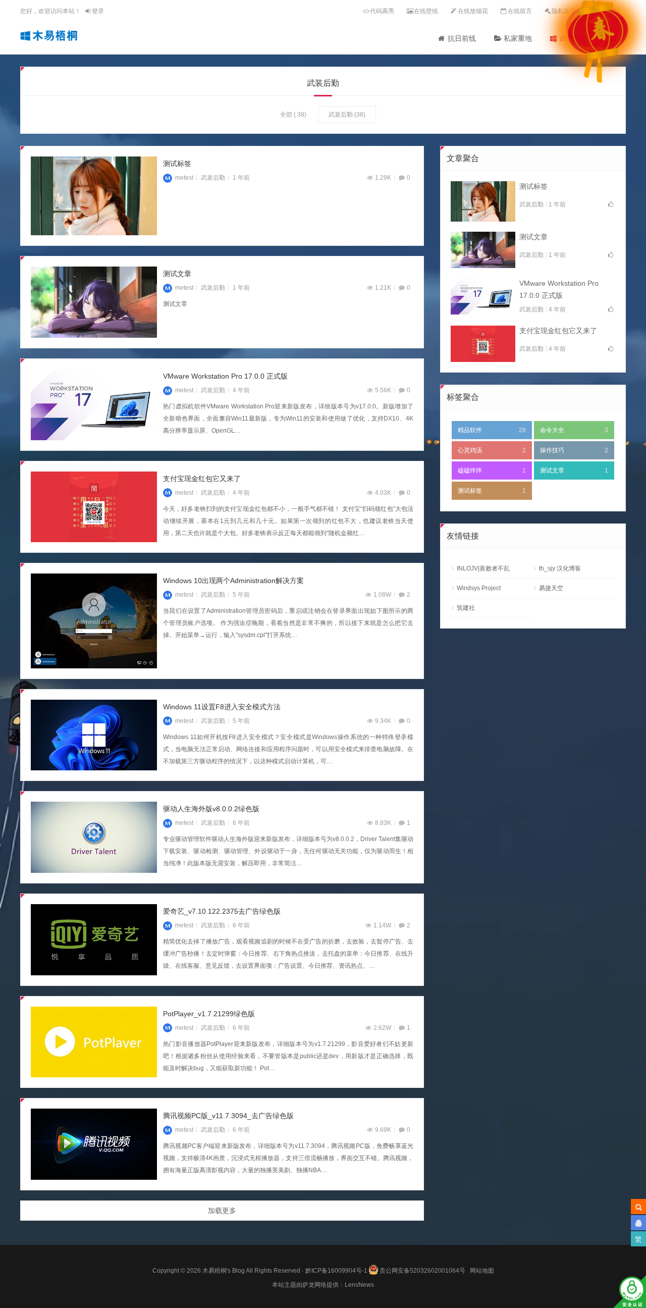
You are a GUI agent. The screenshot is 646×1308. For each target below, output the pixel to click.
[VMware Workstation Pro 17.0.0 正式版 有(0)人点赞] (483, 296)
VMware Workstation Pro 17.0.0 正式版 (225, 376)
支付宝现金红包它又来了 (202, 479)
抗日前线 (462, 38)
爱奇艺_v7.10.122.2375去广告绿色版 (222, 911)
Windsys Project (479, 588)
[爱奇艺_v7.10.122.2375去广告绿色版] (94, 939)
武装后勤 (341, 114)
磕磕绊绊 (492, 470)
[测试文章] (94, 302)
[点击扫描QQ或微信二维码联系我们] (638, 1222)
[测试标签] (94, 195)
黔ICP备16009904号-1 (336, 1270)
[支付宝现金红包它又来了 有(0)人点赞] (483, 344)
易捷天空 (551, 588)
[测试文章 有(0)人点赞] (483, 250)
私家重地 (518, 38)
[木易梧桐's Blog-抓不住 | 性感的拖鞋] (48, 35)
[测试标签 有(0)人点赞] (483, 201)
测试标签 (177, 164)
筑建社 (466, 607)
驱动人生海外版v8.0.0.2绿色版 (211, 809)
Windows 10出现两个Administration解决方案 (233, 581)
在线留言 (520, 11)
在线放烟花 (473, 11)
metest (184, 177)
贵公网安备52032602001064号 (422, 1269)
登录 (97, 11)
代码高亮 (382, 11)
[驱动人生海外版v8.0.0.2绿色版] (94, 837)
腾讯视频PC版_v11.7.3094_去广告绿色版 (228, 1116)
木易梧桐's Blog (224, 1270)
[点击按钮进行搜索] (638, 1206)
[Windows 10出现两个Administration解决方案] (94, 620)
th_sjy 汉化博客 (560, 568)
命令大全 (574, 430)
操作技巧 (574, 450)
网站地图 (482, 1270)
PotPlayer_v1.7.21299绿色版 (209, 1014)
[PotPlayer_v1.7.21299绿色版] (94, 1042)
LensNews (359, 1284)
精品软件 (492, 430)
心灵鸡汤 (492, 450)
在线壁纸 (426, 11)
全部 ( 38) (293, 114)
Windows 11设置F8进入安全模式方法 (222, 707)
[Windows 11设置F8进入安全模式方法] (94, 735)
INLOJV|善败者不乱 (483, 568)
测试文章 (177, 274)
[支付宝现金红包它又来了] (94, 507)
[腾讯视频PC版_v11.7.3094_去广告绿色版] (94, 1144)
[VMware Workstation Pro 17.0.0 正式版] (94, 404)
